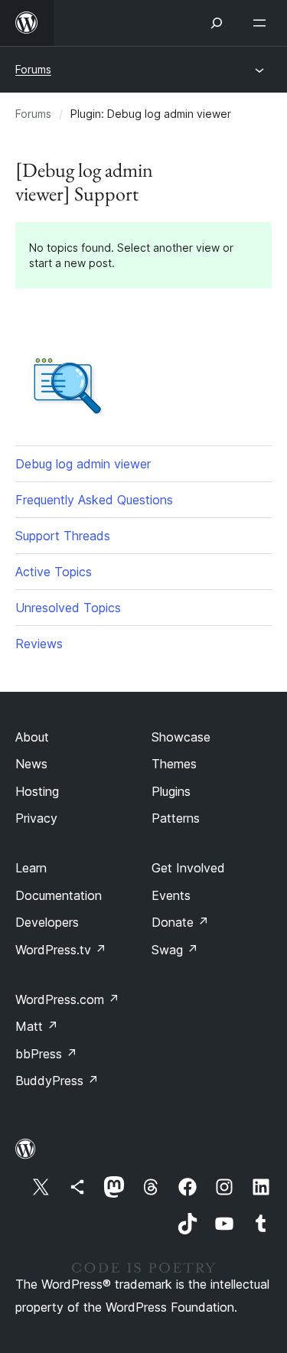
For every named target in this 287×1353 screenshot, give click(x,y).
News (31, 763)
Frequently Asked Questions (94, 499)
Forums (33, 69)
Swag (175, 949)
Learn (31, 867)
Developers (47, 922)
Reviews (39, 643)
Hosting (37, 791)
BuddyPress (57, 1080)
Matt (36, 1026)
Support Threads (62, 535)
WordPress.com (67, 999)
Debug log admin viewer (83, 463)
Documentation (58, 895)
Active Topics (53, 571)
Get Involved (188, 867)
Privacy (36, 818)
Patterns (176, 818)
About (32, 737)
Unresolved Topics (68, 607)
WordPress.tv (60, 949)
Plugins (171, 791)
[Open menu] (262, 23)
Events (171, 895)
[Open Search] (216, 23)
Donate (180, 922)
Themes (174, 763)
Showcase (181, 737)
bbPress (46, 1053)
